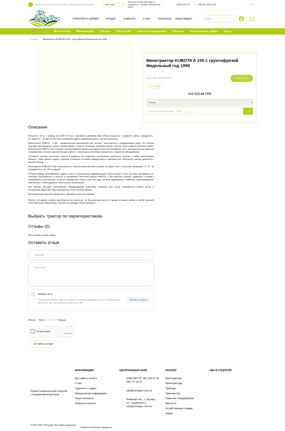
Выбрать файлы (139, 300)
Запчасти (171, 403)
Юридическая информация (91, 393)
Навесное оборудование (180, 398)
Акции (169, 413)
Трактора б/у (173, 393)
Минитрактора (174, 383)
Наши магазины (84, 398)
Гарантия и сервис (85, 18)
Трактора (171, 388)
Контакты (164, 18)
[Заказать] (252, 18)
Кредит (111, 18)
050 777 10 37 (134, 381)
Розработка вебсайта (90, 427)
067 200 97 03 (151, 378)
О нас (147, 18)
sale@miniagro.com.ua (139, 390)
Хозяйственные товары (179, 408)
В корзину (242, 78)
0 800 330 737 (183, 4)
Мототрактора (174, 378)
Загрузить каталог (85, 403)
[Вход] (242, 18)
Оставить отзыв (43, 344)
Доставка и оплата (86, 378)
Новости (129, 18)
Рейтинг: (32, 320)
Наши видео (183, 18)
